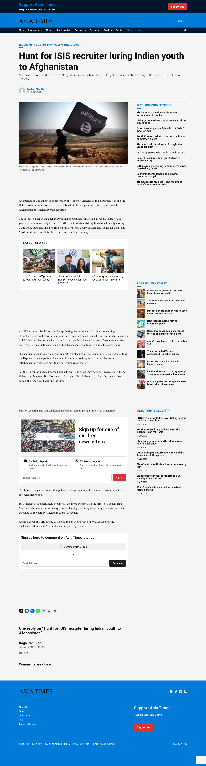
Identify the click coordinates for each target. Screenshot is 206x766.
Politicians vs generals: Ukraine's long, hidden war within (164, 292)
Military (49, 30)
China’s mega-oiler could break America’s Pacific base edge (160, 442)
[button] (73, 264)
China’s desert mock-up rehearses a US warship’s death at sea (159, 477)
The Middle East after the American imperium (166, 302)
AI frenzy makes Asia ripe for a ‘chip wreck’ (161, 152)
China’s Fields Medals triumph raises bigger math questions (72, 279)
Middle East (53, 45)
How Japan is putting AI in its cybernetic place (162, 322)
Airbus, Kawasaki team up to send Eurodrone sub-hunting (162, 122)
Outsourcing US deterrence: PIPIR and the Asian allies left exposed (160, 454)
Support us (177, 6)
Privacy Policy (179, 744)
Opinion (119, 30)
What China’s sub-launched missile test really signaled (159, 488)
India (36, 45)
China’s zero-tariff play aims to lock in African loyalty (38, 278)
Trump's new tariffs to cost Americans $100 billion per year (163, 352)
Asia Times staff (38, 89)
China (21, 30)
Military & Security (154, 410)
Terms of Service (27, 724)
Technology (94, 30)
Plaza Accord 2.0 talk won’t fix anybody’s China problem (159, 145)
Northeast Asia (64, 30)
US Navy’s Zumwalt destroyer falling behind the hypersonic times (161, 419)
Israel (43, 45)
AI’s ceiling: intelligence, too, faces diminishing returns (107, 278)
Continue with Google (75, 546)
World (107, 30)
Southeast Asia (35, 30)
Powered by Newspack (103, 744)
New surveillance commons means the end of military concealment (165, 332)
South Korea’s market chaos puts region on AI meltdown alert (161, 137)
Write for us (24, 715)
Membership (133, 30)
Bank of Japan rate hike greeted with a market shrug (158, 159)
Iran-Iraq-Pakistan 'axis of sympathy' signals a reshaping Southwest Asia (166, 372)
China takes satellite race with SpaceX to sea (163, 362)
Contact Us (24, 711)
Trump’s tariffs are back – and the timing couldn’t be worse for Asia (159, 183)
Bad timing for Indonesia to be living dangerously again (157, 175)
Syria (76, 45)
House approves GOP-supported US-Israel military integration (166, 383)
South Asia (66, 45)
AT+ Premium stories (155, 105)
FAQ (21, 720)
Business (79, 30)
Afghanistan (26, 45)
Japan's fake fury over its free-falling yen (167, 342)
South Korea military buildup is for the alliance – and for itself (158, 431)
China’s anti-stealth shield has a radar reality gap (162, 465)
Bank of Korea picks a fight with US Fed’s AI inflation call (161, 129)
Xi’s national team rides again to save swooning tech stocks (157, 114)
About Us (23, 707)
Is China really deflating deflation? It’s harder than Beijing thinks (162, 167)
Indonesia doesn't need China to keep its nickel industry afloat (167, 312)
